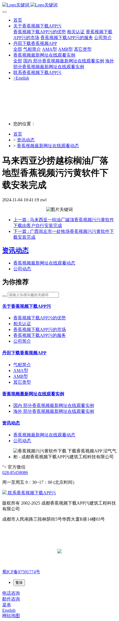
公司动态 (22, 268)
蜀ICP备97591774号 (21, 571)
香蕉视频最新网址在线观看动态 (48, 145)
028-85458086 (15, 472)
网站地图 (11, 615)
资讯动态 (26, 140)
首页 (17, 20)
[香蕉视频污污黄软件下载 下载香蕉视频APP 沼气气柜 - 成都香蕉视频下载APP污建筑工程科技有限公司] (59, 5)
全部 (17, 49)
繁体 (19, 583)
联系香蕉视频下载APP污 (31, 492)
